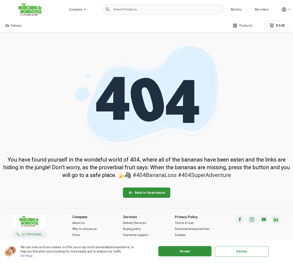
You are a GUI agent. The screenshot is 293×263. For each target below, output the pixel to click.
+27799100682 (31, 234)
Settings (27, 255)
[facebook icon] (240, 219)
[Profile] (286, 9)
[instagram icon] (252, 219)
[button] (107, 9)
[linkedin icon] (276, 219)
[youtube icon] (264, 219)
